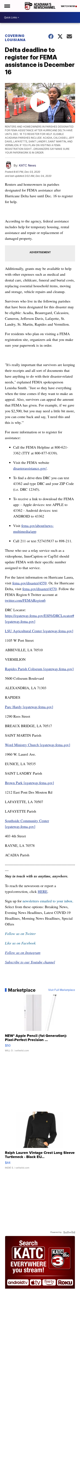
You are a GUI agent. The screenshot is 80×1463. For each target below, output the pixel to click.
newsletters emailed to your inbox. (48, 900)
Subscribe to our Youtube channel (30, 962)
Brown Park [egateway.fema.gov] (29, 782)
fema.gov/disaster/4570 (39, 588)
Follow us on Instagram (22, 952)
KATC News (27, 165)
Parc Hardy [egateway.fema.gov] (29, 706)
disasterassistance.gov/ (30, 468)
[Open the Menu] (7, 6)
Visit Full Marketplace (61, 990)
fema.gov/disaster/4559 (29, 582)
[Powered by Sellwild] (69, 1232)
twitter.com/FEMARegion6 (25, 600)
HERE (42, 891)
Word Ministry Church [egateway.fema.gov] (37, 744)
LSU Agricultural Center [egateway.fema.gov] (39, 630)
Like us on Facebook (20, 943)
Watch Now (68, 6)
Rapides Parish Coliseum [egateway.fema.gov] (39, 668)
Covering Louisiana (15, 38)
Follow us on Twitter (20, 933)
